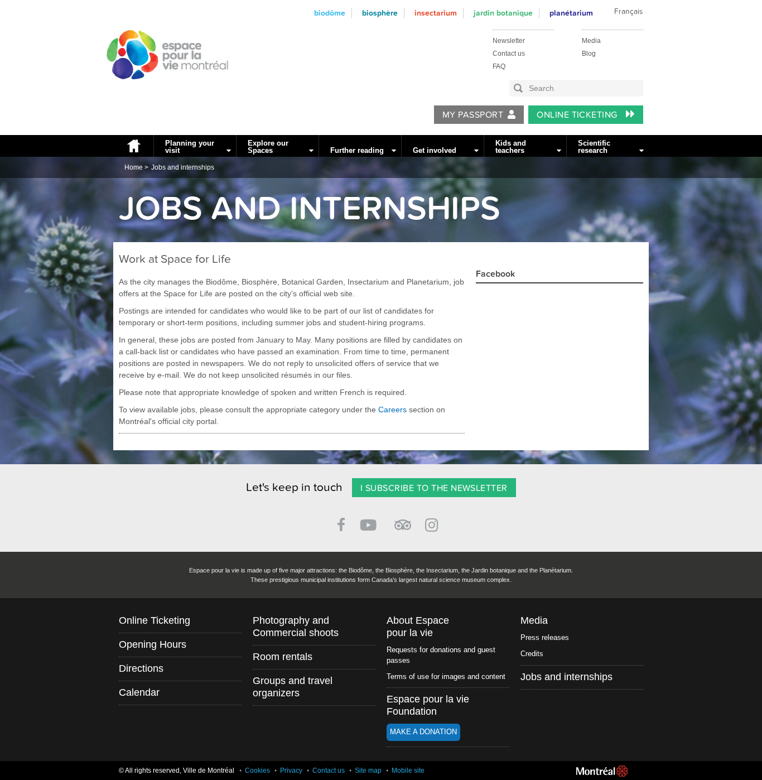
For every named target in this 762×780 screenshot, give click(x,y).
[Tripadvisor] (403, 520)
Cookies (257, 770)
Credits (531, 653)
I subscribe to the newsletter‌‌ (434, 488)
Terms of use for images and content (446, 676)
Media (591, 41)
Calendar (139, 692)
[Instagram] (433, 523)
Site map (368, 770)
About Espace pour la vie (418, 626)
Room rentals (282, 656)
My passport (472, 115)
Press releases (544, 637)
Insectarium (435, 13)
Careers (392, 409)
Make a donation (423, 732)
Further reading (357, 150)
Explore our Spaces (268, 147)
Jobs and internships (182, 167)
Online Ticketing (578, 115)
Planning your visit (189, 147)
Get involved (434, 150)
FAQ (499, 66)
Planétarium (571, 13)
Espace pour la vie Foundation (428, 705)
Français (628, 11)
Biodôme (329, 13)
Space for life (163, 90)
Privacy (291, 770)
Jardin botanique (503, 13)
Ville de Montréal (602, 771)
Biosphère (380, 13)
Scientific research (594, 147)
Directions (141, 668)
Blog (589, 53)
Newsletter (509, 41)
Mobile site (408, 770)
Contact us (509, 53)
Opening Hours (152, 644)
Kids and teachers (510, 147)
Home (133, 146)
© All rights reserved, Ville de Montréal (176, 770)
